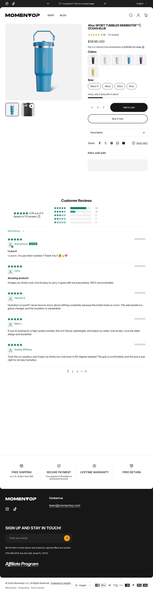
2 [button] (72, 371)
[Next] (104, 3)
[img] (15, 239)
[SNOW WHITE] (105, 60)
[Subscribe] (67, 538)
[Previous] (48, 3)
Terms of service (37, 588)
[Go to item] (12, 109)
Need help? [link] (142, 143)
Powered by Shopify (61, 583)
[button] (60, 208)
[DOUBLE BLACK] (93, 60)
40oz (108, 86)
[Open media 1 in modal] (43, 62)
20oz (120, 86)
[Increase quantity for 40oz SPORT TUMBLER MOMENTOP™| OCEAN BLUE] (104, 107)
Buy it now (117, 118)
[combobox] (142, 3)
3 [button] (77, 371)
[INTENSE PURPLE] (141, 60)
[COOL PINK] (117, 60)
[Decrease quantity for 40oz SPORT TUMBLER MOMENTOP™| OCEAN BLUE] (91, 107)
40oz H (94, 86)
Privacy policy (23, 588)
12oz (131, 86)
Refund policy (10, 588)
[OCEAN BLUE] (129, 60)
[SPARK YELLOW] (93, 72)
